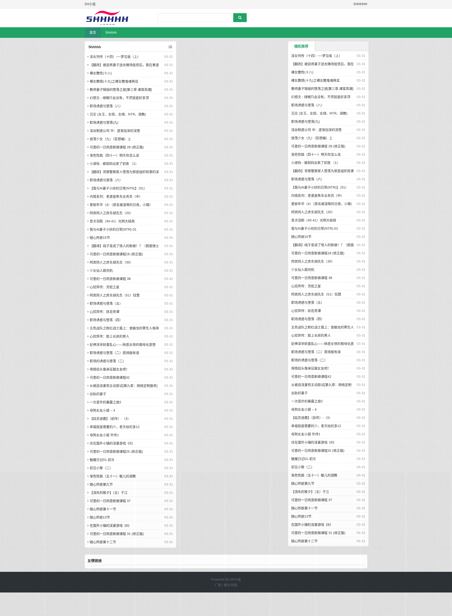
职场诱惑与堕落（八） (106, 106)
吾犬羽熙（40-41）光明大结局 (112, 221)
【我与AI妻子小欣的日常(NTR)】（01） (118, 188)
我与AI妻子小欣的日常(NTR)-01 (113, 229)
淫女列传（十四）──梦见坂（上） (115, 57)
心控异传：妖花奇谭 (104, 312)
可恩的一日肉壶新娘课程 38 (110, 279)
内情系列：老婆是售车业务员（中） (116, 196)
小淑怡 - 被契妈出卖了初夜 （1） (114, 163)
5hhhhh (111, 32)
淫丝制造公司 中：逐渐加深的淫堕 (115, 131)
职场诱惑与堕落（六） (106, 180)
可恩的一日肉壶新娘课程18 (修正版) (116, 254)
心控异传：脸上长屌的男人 (109, 336)
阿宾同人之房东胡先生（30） (111, 262)
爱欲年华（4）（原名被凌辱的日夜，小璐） (121, 205)
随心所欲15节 (100, 237)
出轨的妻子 (98, 394)
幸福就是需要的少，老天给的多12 (115, 427)
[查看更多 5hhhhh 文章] (170, 47)
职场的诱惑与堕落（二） (108, 361)
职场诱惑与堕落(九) (104, 122)
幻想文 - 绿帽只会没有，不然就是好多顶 (119, 98)
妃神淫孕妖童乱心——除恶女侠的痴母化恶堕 (123, 344)
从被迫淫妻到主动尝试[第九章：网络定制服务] (123, 386)
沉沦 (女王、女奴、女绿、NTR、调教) (118, 114)
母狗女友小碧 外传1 (104, 435)
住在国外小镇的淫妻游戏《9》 (112, 443)
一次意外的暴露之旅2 (105, 402)
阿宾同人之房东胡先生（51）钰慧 (115, 295)
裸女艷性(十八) (101, 73)
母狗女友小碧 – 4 (102, 410)
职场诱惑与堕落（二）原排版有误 (114, 353)
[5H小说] (109, 18)
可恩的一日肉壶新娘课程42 (110, 377)
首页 (92, 32)
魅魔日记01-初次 (102, 460)
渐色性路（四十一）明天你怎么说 (114, 155)
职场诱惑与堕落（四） (106, 320)
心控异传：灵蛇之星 (104, 287)
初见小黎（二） (101, 468)
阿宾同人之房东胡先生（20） (111, 213)
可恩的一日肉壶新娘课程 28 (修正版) (117, 147)
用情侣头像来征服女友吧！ (109, 369)
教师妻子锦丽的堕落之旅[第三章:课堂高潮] (121, 89)
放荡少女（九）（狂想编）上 (110, 139)
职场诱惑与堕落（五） (106, 303)
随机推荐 (301, 46)
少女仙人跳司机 (101, 270)
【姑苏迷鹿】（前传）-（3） (110, 418)
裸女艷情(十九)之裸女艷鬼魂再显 (114, 81)
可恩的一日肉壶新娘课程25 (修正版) (116, 451)
